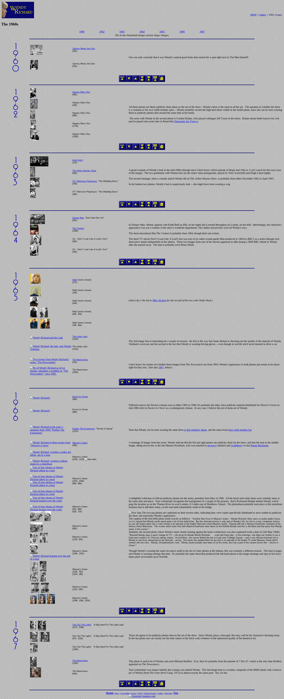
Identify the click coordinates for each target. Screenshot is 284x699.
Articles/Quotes (150, 693)
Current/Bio (125, 693)
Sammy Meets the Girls (83, 48)
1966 (182, 31)
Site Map (168, 693)
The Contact (78, 228)
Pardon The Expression (83, 428)
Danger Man (78, 218)
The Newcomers (80, 359)
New (117, 693)
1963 (122, 31)
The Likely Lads (79, 336)
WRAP (253, 15)
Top (175, 693)
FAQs (140, 693)
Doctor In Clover (80, 396)
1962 (102, 31)
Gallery (262, 15)
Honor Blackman (259, 445)
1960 (81, 31)
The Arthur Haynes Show (84, 170)
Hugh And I (77, 160)
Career (134, 693)
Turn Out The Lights (81, 625)
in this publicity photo (195, 429)
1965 (162, 31)
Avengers (212, 445)
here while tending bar (239, 429)
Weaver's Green (79, 443)
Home (109, 693)
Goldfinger (236, 445)
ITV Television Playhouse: (84, 181)
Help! (74, 280)
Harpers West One (81, 92)
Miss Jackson (159, 300)
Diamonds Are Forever (186, 121)
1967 (202, 31)
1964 (142, 31)
